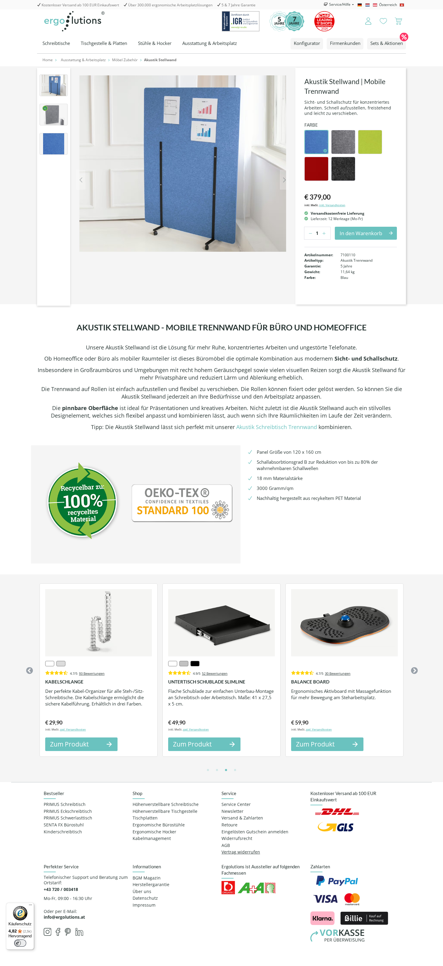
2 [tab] (217, 770)
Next (413, 670)
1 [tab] (208, 770)
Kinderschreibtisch (63, 832)
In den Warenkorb (361, 233)
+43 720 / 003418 (61, 889)
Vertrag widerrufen (241, 852)
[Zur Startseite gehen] (74, 21)
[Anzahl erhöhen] (326, 233)
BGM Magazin (147, 878)
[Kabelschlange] (98, 623)
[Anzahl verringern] (309, 233)
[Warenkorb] (398, 21)
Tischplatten (145, 818)
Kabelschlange (64, 681)
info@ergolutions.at (64, 917)
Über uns (142, 891)
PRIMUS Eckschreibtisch (68, 811)
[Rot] (316, 169)
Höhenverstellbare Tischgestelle (165, 811)
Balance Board (310, 681)
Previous (29, 670)
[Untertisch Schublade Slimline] (221, 623)
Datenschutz (145, 898)
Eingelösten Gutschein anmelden (255, 832)
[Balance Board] (344, 623)
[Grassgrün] (370, 142)
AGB (226, 845)
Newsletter (232, 811)
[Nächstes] (284, 179)
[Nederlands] (368, 4)
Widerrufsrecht (237, 838)
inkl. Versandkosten (332, 205)
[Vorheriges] (80, 179)
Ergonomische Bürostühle (159, 825)
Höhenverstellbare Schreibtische (166, 804)
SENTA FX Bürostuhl (64, 825)
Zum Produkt (69, 744)
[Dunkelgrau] (343, 142)
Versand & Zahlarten (242, 818)
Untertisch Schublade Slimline (206, 681)
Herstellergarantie (151, 884)
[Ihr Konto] (364, 21)
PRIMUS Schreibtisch (65, 804)
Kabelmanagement (152, 838)
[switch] (20, 943)
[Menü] (30, 906)
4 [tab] (235, 770)
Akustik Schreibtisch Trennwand (276, 427)
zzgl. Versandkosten (73, 729)
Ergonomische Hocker (154, 832)
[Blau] (316, 142)
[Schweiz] (403, 4)
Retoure (229, 825)
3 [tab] (226, 770)
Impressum (144, 905)
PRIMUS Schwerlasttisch (68, 818)
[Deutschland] (360, 4)
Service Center (236, 804)
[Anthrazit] (343, 169)
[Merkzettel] (383, 21)
